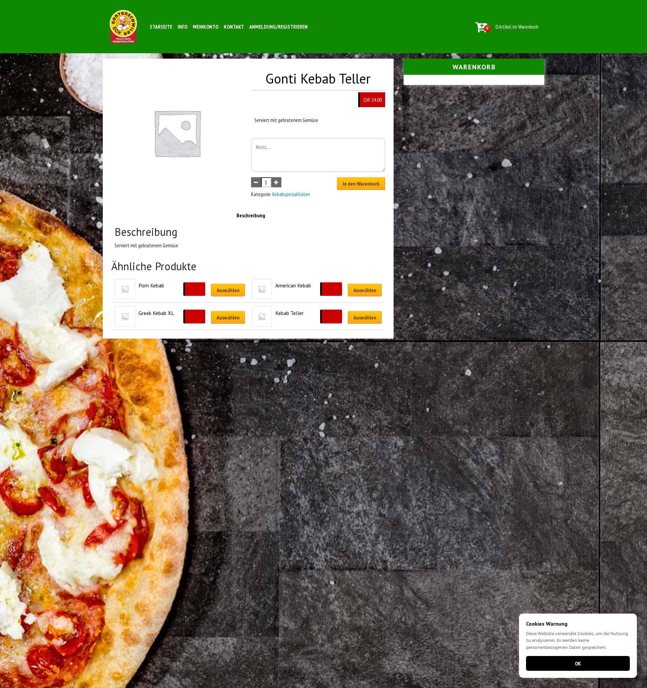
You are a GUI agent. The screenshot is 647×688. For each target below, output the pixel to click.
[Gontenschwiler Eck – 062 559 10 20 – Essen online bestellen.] (123, 26)
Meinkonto (205, 26)
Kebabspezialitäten (291, 194)
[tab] (251, 215)
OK (578, 663)
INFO (182, 26)
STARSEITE (161, 26)
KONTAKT (234, 26)
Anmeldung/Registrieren (278, 26)
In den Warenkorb (361, 183)
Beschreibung (251, 215)
